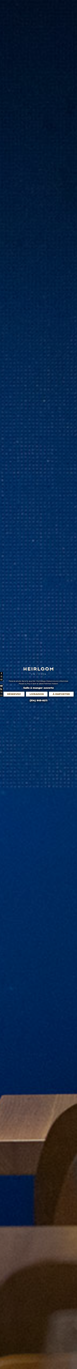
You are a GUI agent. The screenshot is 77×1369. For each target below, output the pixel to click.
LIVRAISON (37, 694)
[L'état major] (1, 695)
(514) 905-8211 (38, 700)
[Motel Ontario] (1, 685)
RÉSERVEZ (14, 694)
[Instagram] (1, 676)
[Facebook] (1, 673)
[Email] (1, 679)
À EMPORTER (61, 694)
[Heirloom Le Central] (1, 689)
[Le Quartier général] (1, 692)
